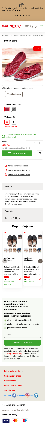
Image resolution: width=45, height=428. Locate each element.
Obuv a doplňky (33, 35)
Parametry (8, 211)
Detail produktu (19, 286)
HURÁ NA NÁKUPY (22, 16)
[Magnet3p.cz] (11, 26)
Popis (6, 186)
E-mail (8, 335)
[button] (4, 261)
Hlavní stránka (7, 35)
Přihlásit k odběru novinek (22, 343)
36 (7, 122)
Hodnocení (10, 218)
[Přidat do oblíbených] (40, 153)
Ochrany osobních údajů (14, 353)
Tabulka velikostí (10, 126)
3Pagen (30, 88)
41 (14, 122)
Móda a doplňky (19, 35)
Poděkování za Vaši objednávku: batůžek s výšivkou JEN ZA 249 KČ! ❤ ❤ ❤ (22, 9)
